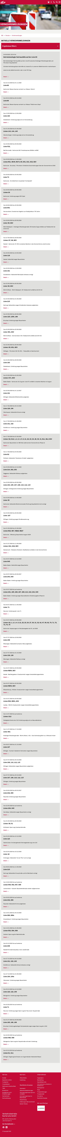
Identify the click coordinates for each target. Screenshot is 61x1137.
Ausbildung (22, 1080)
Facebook (3, 1127)
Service (4, 1074)
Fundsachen (5, 1082)
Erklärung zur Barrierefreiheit (27, 1101)
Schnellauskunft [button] (48, 2)
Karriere (22, 1074)
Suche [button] (57, 2)
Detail (5, 76)
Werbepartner (40, 1087)
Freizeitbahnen (6, 1084)
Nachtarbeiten (5, 1096)
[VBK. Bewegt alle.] (3, 2)
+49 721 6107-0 (7, 1120)
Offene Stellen (23, 1078)
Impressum (22, 1088)
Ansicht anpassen (51, 2)
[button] (30, 46)
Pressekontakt (40, 1094)
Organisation (40, 1078)
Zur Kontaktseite (7, 1124)
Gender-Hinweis (24, 1104)
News (38, 1089)
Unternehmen (41, 1074)
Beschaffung (40, 1080)
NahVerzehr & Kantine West (9, 1086)
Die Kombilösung (6, 1098)
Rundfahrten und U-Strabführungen (7, 1093)
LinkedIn (6, 1127)
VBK (2, 35)
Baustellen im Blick (7, 1080)
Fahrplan (7, 35)
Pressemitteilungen (42, 1092)
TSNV (3, 1088)
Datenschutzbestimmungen (26, 1090)
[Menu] (60, 2)
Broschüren (5, 1090)
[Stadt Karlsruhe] (41, 1109)
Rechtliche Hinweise (26, 1085)
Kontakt (54, 2)
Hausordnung (23, 1099)
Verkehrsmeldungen (17, 35)
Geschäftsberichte (41, 1082)
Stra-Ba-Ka (40, 1096)
